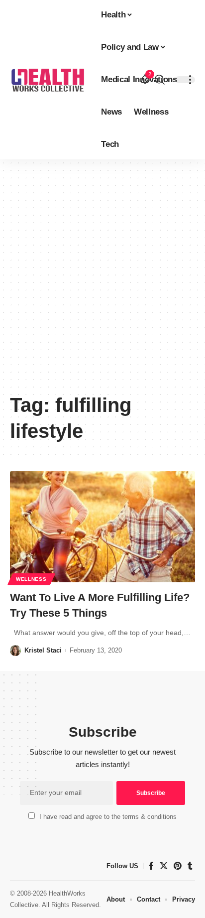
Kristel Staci (43, 650)
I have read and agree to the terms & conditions (108, 816)
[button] (160, 79)
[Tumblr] (190, 866)
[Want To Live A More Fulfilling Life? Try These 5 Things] (102, 526)
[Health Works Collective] (47, 80)
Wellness (31, 579)
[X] (163, 866)
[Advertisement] (102, 279)
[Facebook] (151, 866)
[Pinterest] (177, 866)
